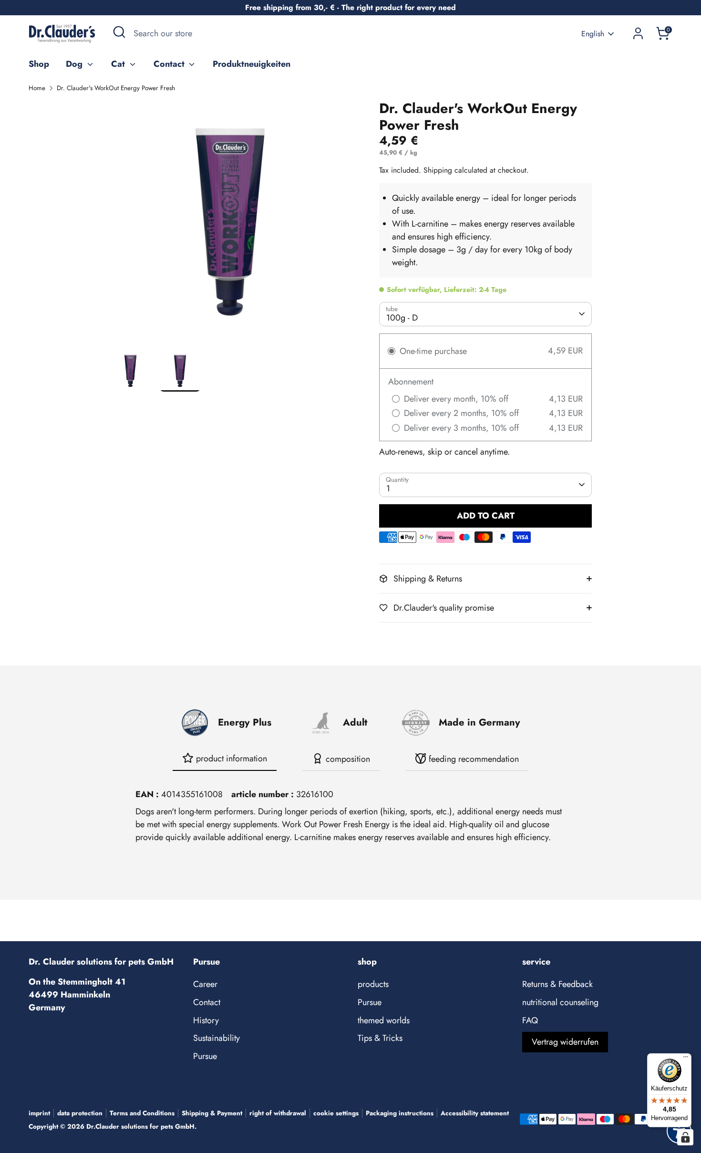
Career (205, 984)
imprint (39, 1113)
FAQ (530, 1020)
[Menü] (685, 1059)
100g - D (402, 318)
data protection (80, 1113)
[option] (230, 224)
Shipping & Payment (212, 1113)
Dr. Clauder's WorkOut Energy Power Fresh (116, 88)
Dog (75, 64)
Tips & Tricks (380, 1038)
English (592, 34)
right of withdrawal (277, 1113)
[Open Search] (119, 32)
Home (37, 88)
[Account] (638, 33)
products (373, 984)
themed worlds (384, 1020)
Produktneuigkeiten (251, 64)
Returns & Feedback (557, 984)
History (206, 1020)
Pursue (205, 1056)
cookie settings (336, 1113)
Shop (39, 64)
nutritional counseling (560, 1002)
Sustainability (216, 1038)
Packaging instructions (399, 1113)
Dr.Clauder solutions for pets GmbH (140, 1126)
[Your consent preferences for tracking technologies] (685, 1137)
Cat (119, 64)
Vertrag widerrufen (565, 1042)
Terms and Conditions (142, 1113)
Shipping (437, 170)
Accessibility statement (475, 1113)
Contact (170, 64)
